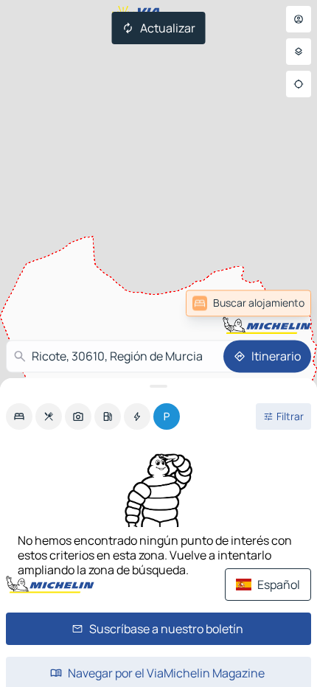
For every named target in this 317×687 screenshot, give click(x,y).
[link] (275, 303)
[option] (19, 416)
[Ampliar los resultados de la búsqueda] (158, 386)
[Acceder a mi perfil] (298, 19)
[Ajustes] (298, 51)
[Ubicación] (298, 84)
